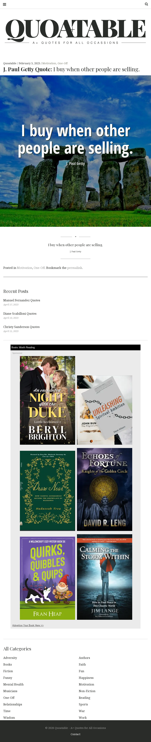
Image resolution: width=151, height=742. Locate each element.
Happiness (86, 678)
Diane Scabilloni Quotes (19, 314)
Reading (84, 698)
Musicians (10, 691)
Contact (75, 734)
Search (145, 4)
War (82, 711)
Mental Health (13, 684)
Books (7, 664)
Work (83, 718)
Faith (82, 664)
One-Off (63, 63)
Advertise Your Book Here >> (28, 625)
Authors (84, 658)
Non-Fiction (87, 691)
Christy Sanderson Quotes (21, 327)
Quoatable (10, 63)
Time (6, 711)
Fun (81, 671)
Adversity (10, 658)
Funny (7, 678)
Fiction (8, 671)
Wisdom (9, 718)
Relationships (12, 704)
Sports (83, 704)
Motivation (49, 63)
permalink (74, 268)
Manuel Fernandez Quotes (21, 300)
